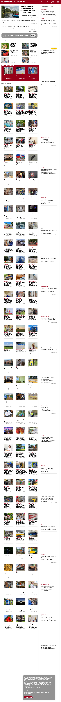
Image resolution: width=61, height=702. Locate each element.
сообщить (33, 35)
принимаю (28, 697)
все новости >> (33, 31)
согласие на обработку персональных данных (37, 682)
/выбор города (43, 1)
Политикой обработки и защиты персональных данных (37, 685)
